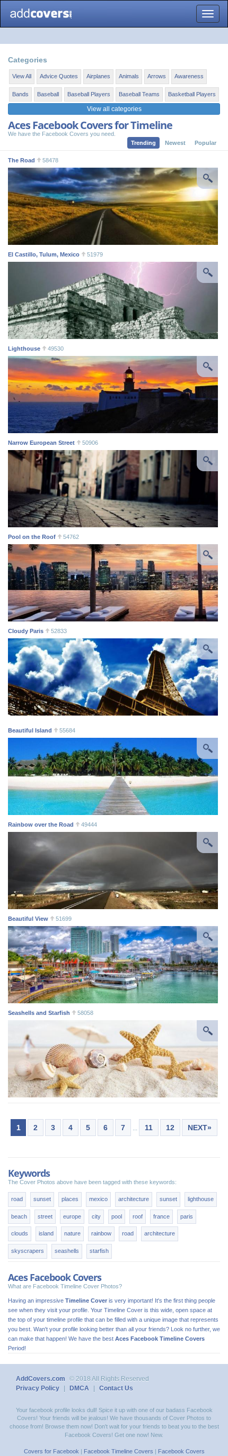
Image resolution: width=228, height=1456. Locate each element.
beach (19, 1216)
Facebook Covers (181, 1451)
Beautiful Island (30, 730)
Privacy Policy (37, 1388)
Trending (143, 143)
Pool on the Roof (32, 537)
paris (186, 1216)
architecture (133, 1199)
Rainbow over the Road (41, 824)
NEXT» (200, 1127)
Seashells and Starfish (39, 1013)
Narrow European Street (41, 442)
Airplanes (98, 76)
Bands (20, 94)
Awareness (189, 76)
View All (21, 76)
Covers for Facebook (51, 1451)
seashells (67, 1251)
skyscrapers (27, 1251)
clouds (19, 1233)
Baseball (48, 94)
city (96, 1216)
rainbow (101, 1233)
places (70, 1199)
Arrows (156, 76)
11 (149, 1127)
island (46, 1233)
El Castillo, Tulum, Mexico (44, 254)
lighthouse (201, 1199)
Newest (175, 143)
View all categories (114, 109)
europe (72, 1216)
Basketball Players (192, 94)
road (17, 1199)
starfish (99, 1251)
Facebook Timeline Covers (118, 1451)
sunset (42, 1199)
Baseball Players (88, 94)
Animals (129, 76)
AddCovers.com (40, 1378)
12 (170, 1127)
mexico (98, 1199)
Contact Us (116, 1388)
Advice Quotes (59, 76)
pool (116, 1216)
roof (138, 1216)
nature (72, 1233)
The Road (21, 160)
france (161, 1216)
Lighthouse (24, 348)
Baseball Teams (139, 94)
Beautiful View (28, 918)
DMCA (79, 1388)
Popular (205, 143)
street (45, 1216)
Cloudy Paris (25, 631)
